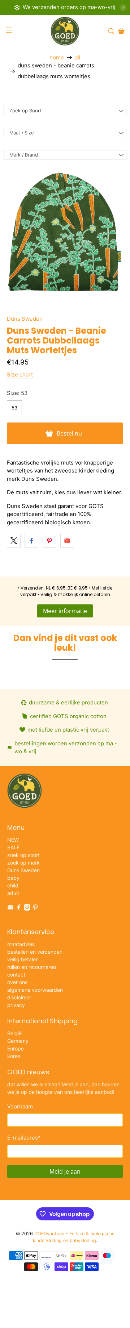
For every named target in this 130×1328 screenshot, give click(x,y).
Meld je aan (65, 1171)
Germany (18, 1041)
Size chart (20, 374)
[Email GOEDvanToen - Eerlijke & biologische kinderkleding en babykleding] (10, 909)
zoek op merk (23, 862)
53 (14, 408)
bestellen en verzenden (34, 952)
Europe (15, 1048)
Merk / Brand (23, 155)
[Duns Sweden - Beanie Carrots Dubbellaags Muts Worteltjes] (65, 232)
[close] (123, 7)
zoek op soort (23, 855)
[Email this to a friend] (67, 541)
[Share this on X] (14, 541)
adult (13, 893)
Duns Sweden (25, 318)
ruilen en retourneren (31, 967)
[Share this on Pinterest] (49, 541)
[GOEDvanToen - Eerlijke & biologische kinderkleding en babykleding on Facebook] (19, 909)
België (14, 1033)
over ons (17, 982)
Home (56, 57)
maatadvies (21, 944)
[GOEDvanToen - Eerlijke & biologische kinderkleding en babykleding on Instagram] (27, 909)
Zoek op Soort (25, 110)
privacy (16, 1005)
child (12, 885)
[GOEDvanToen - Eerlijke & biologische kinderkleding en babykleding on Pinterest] (35, 909)
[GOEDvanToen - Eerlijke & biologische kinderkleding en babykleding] (65, 31)
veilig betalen (23, 959)
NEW (13, 840)
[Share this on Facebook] (31, 541)
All (78, 57)
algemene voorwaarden (35, 990)
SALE (13, 847)
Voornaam (20, 1106)
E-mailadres (24, 1137)
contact (16, 974)
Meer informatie (65, 611)
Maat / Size (21, 133)
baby (13, 878)
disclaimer (19, 997)
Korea (14, 1056)
